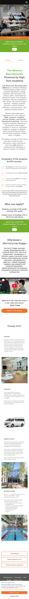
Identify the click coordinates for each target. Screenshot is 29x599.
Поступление (18, 577)
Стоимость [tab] (21, 60)
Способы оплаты (18, 580)
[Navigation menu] (27, 2)
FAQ (24, 577)
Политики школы (8, 577)
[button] (14, 49)
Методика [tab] (8, 60)
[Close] (27, 40)
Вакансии (9, 580)
